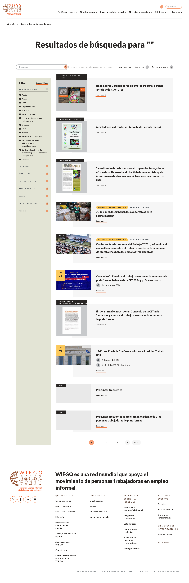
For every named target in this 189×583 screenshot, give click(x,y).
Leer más (100, 95)
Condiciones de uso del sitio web (117, 571)
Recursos (177, 12)
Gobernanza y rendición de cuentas (62, 525)
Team (24, 103)
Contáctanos (62, 550)
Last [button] (136, 442)
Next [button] (127, 442)
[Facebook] (20, 499)
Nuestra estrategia (99, 517)
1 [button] (91, 442)
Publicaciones (165, 534)
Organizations (28, 106)
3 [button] (105, 442)
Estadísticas (130, 523)
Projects (25, 110)
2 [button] (98, 442)
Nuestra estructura (65, 511)
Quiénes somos (66, 12)
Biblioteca (160, 12)
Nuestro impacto (98, 511)
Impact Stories (28, 114)
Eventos (25, 125)
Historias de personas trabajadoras (32, 119)
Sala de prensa (165, 509)
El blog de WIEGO (133, 548)
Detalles (100, 291)
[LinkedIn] (28, 499)
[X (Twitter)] (13, 499)
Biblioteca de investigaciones (168, 527)
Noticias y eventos (139, 12)
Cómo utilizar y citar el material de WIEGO (65, 558)
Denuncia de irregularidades (166, 571)
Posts (24, 95)
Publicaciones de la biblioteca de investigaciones (30, 143)
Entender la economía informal (131, 499)
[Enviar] (66, 67)
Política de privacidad (87, 571)
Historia (59, 517)
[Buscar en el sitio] (161, 7)
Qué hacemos (87, 12)
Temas (93, 506)
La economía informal (112, 12)
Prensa (25, 132)
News (24, 129)
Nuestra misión (63, 506)
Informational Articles (32, 136)
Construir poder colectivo (112, 207)
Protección (143, 571)
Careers (25, 159)
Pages (24, 99)
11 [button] (116, 442)
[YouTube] (35, 499)
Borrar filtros (42, 83)
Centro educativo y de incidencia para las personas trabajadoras (34, 153)
